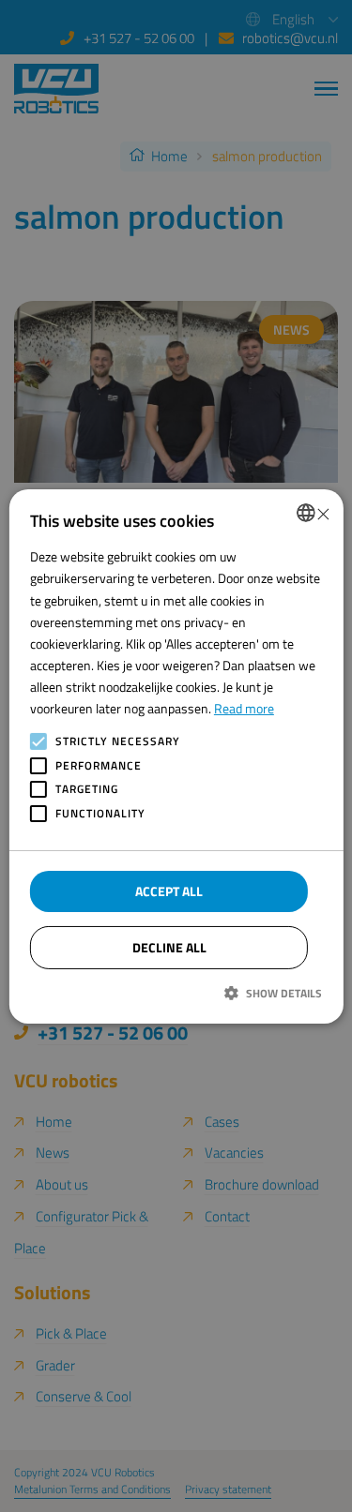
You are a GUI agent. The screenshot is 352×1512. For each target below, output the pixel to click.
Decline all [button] (169, 947)
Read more (244, 708)
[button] (176, 992)
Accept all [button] (169, 891)
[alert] (176, 756)
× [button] (322, 512)
